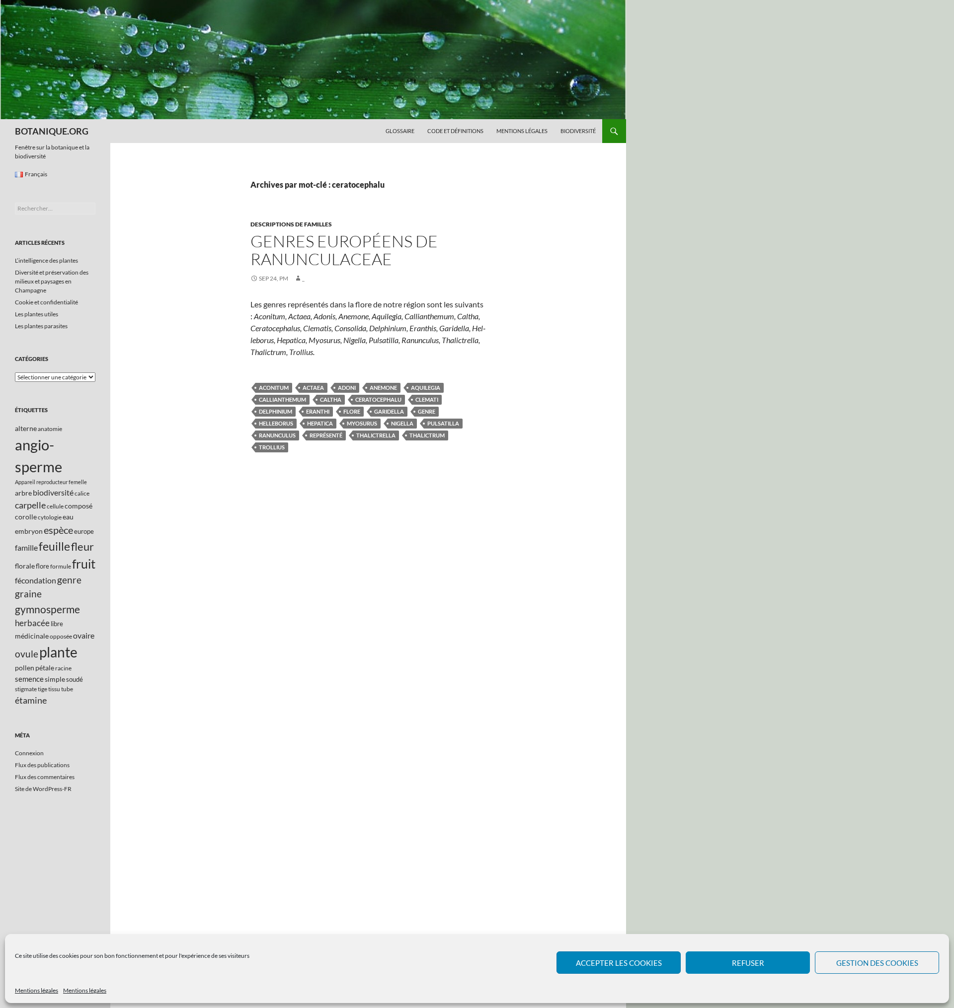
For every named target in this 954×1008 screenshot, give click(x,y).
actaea (313, 387)
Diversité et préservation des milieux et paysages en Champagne (51, 281)
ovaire (83, 635)
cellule (55, 506)
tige (42, 689)
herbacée (32, 623)
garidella (389, 411)
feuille (54, 546)
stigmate (26, 689)
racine (63, 668)
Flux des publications (42, 765)
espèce (58, 530)
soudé (74, 679)
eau (68, 516)
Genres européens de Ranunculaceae (344, 250)
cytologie (50, 517)
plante (58, 652)
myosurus (362, 423)
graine (28, 593)
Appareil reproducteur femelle (51, 482)
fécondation (35, 580)
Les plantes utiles (36, 314)
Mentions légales (36, 990)
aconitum (274, 387)
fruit (83, 564)
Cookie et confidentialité (46, 302)
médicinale (32, 636)
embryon (29, 531)
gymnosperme (47, 609)
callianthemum (282, 399)
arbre (23, 493)
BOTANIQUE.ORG (51, 131)
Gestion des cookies (877, 962)
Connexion (29, 753)
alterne (26, 428)
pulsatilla (443, 423)
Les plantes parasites (41, 326)
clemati (426, 399)
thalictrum (427, 435)
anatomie (50, 429)
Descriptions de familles (291, 224)
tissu (54, 689)
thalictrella (376, 435)
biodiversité (53, 492)
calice (82, 493)
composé (78, 506)
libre (57, 624)
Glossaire (400, 131)
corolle (26, 516)
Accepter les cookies (619, 962)
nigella (402, 423)
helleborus (276, 423)
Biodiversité (578, 131)
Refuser (748, 962)
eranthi (317, 411)
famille (26, 547)
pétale (44, 667)
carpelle (30, 505)
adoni (347, 387)
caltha (330, 399)
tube (67, 689)
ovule (26, 653)
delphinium (275, 411)
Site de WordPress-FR (43, 788)
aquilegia (425, 387)
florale (25, 566)
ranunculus (277, 435)
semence (29, 678)
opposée (61, 636)
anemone (383, 387)
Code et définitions (455, 131)
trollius (272, 447)
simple (55, 679)
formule (60, 566)
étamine (31, 700)
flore (351, 411)
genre (426, 411)
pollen (24, 667)
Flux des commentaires (45, 777)
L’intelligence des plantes (46, 260)
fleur (82, 546)
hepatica (320, 423)
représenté (326, 435)
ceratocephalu (378, 399)
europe (84, 531)
